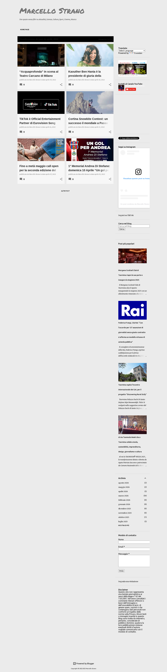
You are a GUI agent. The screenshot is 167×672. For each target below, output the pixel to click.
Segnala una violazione (128, 581)
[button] (61, 84)
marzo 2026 (123, 496)
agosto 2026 (123, 483)
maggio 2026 (124, 487)
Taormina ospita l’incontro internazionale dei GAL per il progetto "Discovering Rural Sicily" (132, 389)
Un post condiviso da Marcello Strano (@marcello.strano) (142, 204)
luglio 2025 (123, 521)
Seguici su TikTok (126, 215)
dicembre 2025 (124, 509)
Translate (138, 53)
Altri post (65, 191)
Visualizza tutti (105, 39)
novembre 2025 (125, 513)
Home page (24, 29)
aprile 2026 (123, 491)
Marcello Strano (51, 10)
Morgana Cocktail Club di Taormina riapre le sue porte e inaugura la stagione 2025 (130, 275)
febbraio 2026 (124, 500)
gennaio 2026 (124, 504)
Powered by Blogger (85, 663)
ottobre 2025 (123, 517)
